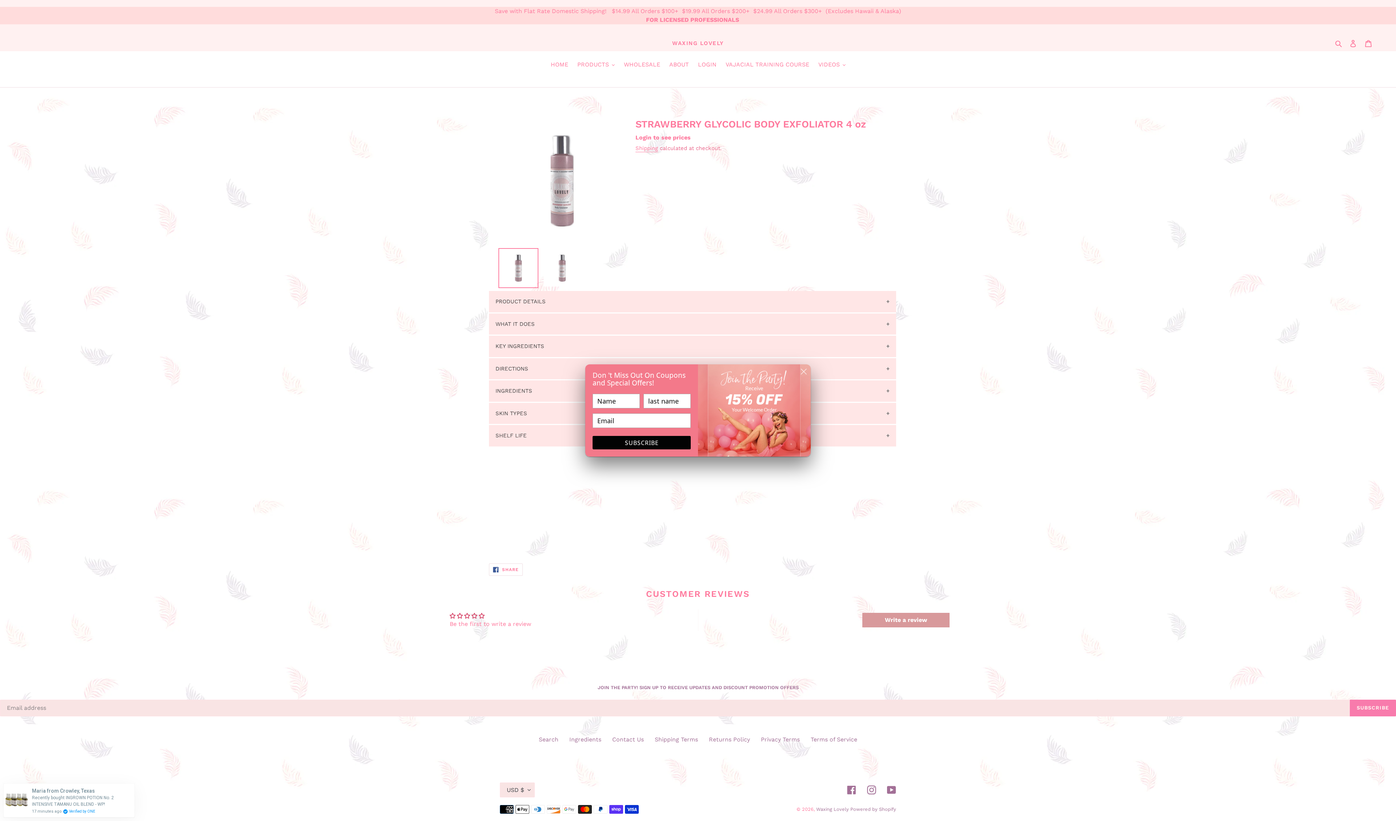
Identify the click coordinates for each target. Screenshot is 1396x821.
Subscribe (642, 443)
